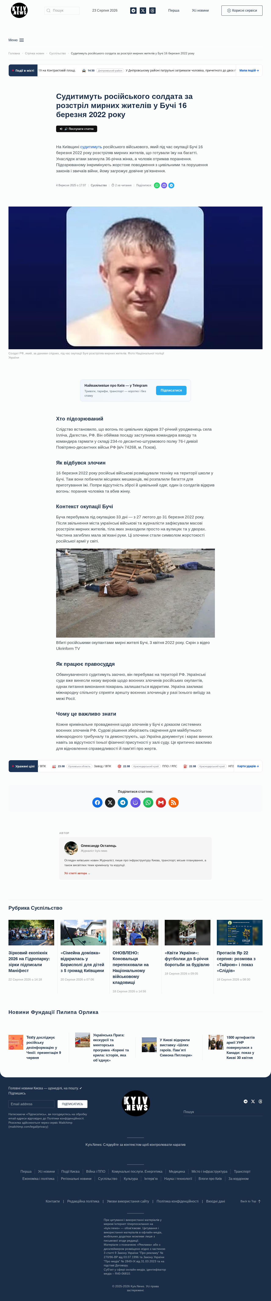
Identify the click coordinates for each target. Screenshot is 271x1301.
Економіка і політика (38, 1178)
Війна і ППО (95, 1171)
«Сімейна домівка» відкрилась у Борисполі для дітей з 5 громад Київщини (82, 961)
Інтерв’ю (151, 1178)
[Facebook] (97, 802)
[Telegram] (171, 185)
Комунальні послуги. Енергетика (137, 1171)
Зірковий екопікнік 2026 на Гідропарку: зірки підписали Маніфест (29, 961)
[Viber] (164, 185)
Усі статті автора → (77, 873)
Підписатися (171, 390)
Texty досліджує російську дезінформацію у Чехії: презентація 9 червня (43, 1047)
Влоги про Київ (210, 1178)
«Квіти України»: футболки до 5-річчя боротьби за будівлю (187, 958)
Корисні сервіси (244, 10)
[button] (16, 40)
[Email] (161, 802)
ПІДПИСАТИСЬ (72, 1104)
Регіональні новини (76, 1178)
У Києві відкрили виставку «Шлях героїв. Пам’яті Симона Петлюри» (176, 1047)
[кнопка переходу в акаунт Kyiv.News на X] (253, 1101)
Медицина (177, 1171)
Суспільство (99, 185)
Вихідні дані (215, 1201)
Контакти (53, 1201)
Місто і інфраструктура (209, 1171)
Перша (173, 10)
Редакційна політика (83, 1201)
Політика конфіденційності (178, 1201)
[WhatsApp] (157, 185)
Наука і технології (178, 1178)
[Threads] (260, 1101)
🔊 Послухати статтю (79, 128)
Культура (131, 1178)
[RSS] (174, 802)
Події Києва (70, 1171)
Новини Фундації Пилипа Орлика (53, 1011)
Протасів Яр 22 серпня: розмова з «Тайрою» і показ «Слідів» (236, 961)
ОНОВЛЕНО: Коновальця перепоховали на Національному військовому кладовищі (131, 967)
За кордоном (238, 1178)
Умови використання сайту (128, 1201)
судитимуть (91, 147)
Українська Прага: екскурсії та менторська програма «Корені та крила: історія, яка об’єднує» (111, 1047)
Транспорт (242, 1171)
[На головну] (20, 10)
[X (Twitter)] (110, 802)
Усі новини (200, 10)
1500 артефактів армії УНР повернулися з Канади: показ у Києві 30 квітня (241, 1047)
